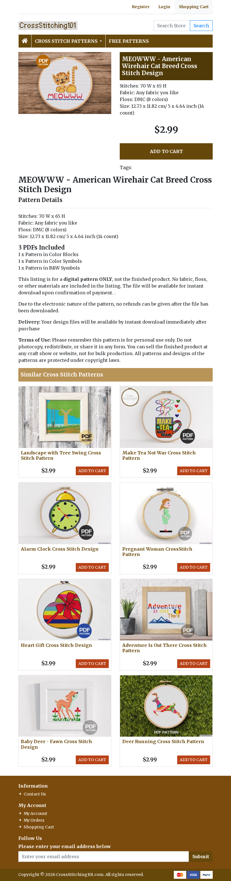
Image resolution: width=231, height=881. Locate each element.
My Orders (34, 820)
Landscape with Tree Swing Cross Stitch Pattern (61, 455)
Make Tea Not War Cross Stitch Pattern (159, 455)
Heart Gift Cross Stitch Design (56, 645)
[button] (106, 57)
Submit (200, 856)
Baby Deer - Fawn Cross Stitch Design (56, 744)
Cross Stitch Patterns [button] (67, 41)
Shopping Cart (194, 6)
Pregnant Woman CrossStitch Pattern (157, 551)
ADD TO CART (166, 151)
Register (141, 6)
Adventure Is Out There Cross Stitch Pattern (164, 647)
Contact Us (35, 794)
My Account (35, 813)
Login (164, 6)
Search (201, 25)
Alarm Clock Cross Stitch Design (60, 549)
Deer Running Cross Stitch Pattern (163, 741)
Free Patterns (129, 41)
